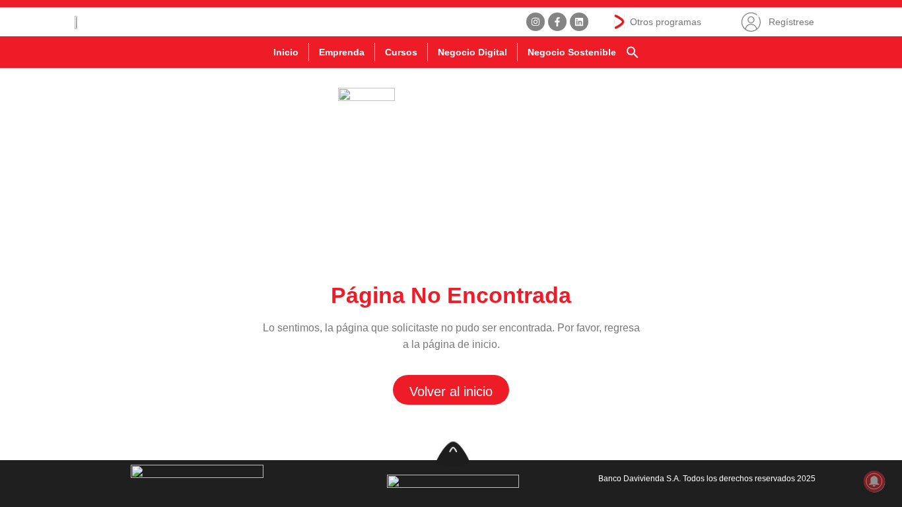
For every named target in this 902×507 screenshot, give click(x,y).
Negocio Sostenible (572, 52)
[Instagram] (535, 22)
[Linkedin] (579, 22)
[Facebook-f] (557, 22)
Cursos (401, 52)
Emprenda (341, 52)
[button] (632, 52)
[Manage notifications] (874, 481)
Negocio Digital (472, 52)
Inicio (285, 52)
